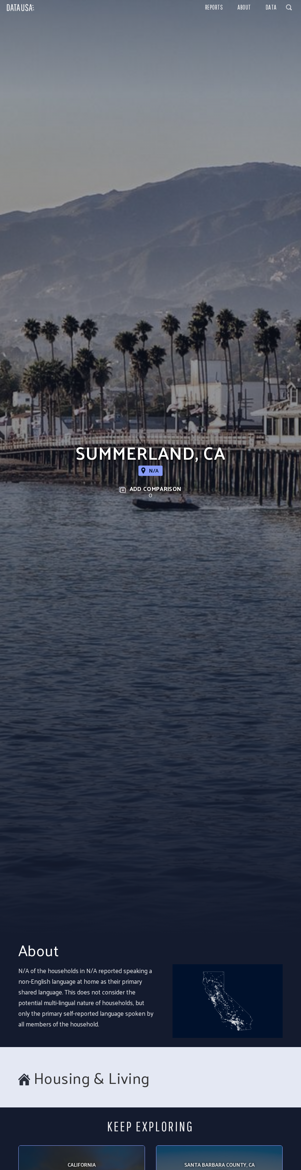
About (244, 7)
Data (271, 7)
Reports (214, 7)
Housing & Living (92, 1077)
